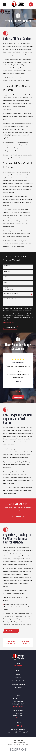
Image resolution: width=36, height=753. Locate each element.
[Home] (17, 4)
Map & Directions (18, 706)
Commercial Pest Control (18, 684)
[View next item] (20, 392)
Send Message (10, 327)
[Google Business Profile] (14, 726)
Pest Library (18, 687)
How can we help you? (10, 298)
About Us (18, 677)
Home (18, 674)
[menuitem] (10, 745)
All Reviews (18, 397)
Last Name (7, 271)
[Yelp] (22, 726)
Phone (5, 276)
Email (5, 282)
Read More (18, 516)
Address (6, 287)
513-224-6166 (18, 666)
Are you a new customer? (11, 293)
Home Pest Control (18, 681)
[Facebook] (18, 726)
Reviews (18, 691)
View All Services (11, 631)
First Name (7, 265)
